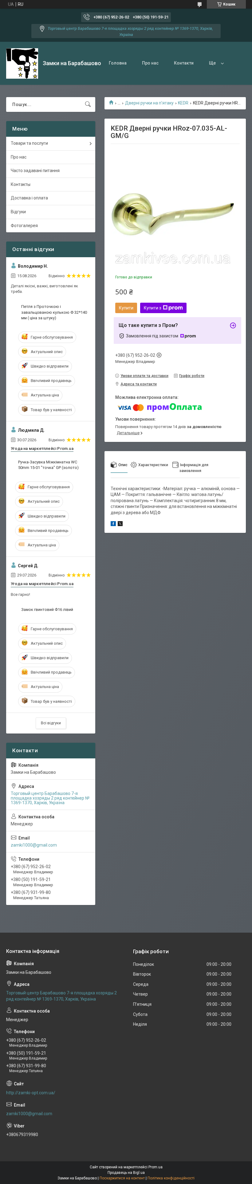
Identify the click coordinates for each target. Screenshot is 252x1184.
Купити (126, 307)
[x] (120, 524)
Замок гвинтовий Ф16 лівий (47, 609)
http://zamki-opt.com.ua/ (30, 1092)
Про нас (150, 63)
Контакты (20, 184)
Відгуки (18, 211)
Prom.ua (155, 1167)
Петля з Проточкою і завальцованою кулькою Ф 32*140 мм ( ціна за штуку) (54, 312)
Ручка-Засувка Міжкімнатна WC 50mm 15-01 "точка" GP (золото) (48, 465)
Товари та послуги (29, 143)
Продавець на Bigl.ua (126, 1172)
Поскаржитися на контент (122, 1178)
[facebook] (113, 524)
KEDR (183, 102)
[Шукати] (88, 104)
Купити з (152, 307)
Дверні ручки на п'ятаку (149, 102)
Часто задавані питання (35, 170)
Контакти (184, 63)
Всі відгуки (51, 723)
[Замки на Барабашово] (22, 63)
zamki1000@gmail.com (34, 845)
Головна (118, 63)
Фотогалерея (24, 225)
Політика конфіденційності (171, 1178)
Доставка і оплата (29, 197)
